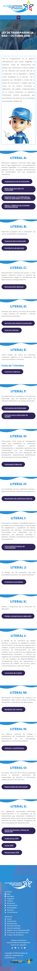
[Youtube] (24, 948)
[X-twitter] (18, 948)
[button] (18, 17)
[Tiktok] (12, 948)
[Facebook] (15, 948)
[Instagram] (21, 948)
